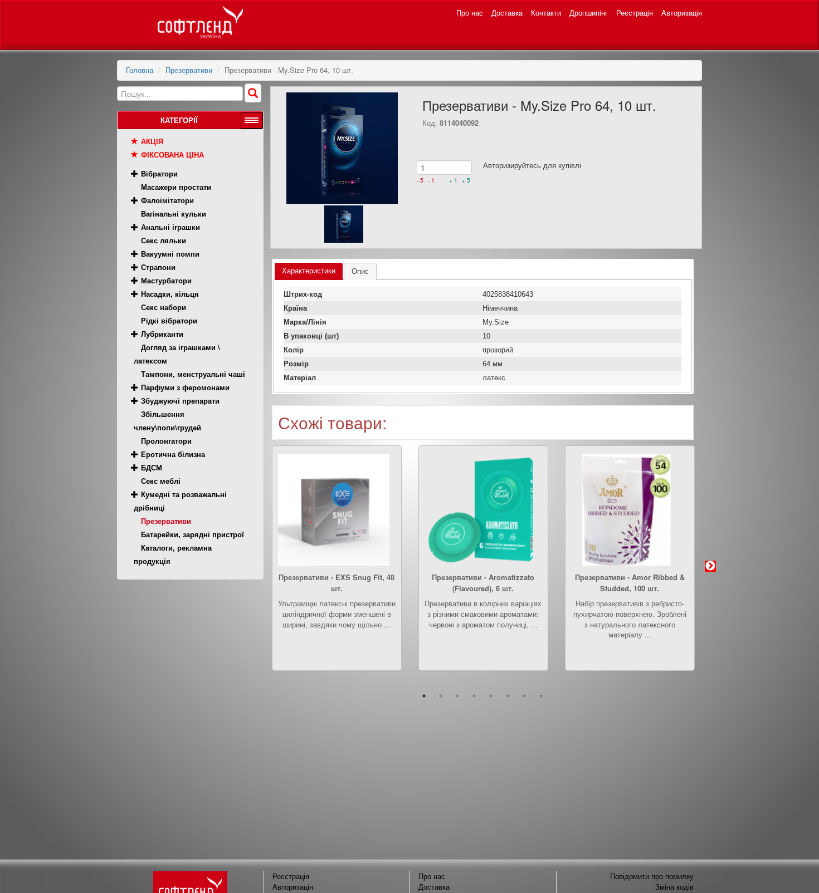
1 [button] (424, 695)
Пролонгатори (166, 440)
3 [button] (457, 695)
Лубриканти (162, 333)
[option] (337, 566)
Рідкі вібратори (169, 320)
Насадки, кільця (170, 293)
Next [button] (710, 566)
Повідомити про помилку (652, 876)
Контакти (546, 12)
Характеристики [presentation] (308, 271)
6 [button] (507, 695)
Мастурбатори (166, 280)
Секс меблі (161, 480)
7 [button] (524, 695)
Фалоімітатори (167, 200)
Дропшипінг (588, 12)
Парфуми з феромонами (185, 387)
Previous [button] (255, 566)
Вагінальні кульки (173, 213)
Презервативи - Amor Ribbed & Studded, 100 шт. (630, 582)
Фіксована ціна (172, 154)
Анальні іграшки (170, 227)
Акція (152, 141)
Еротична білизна (173, 454)
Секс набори (163, 307)
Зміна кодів (674, 886)
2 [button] (440, 695)
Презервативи (188, 70)
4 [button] (474, 695)
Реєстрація (634, 12)
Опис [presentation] (360, 271)
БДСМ (151, 467)
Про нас (469, 12)
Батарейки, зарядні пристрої (192, 534)
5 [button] (490, 695)
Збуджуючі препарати (180, 400)
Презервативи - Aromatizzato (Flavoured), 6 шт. (483, 582)
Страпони (158, 267)
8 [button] (541, 695)
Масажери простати (176, 186)
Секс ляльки (163, 240)
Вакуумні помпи (170, 253)
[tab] (309, 271)
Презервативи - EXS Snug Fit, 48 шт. (336, 582)
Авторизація (681, 12)
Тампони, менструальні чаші (193, 374)
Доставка (507, 12)
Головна (139, 70)
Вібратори (159, 173)
